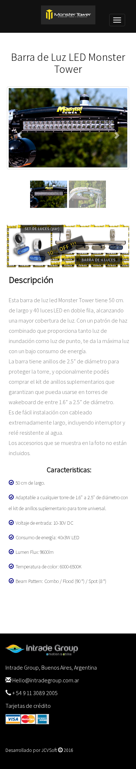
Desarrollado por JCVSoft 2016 (39, 750)
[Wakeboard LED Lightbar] (68, 127)
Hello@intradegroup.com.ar (45, 680)
